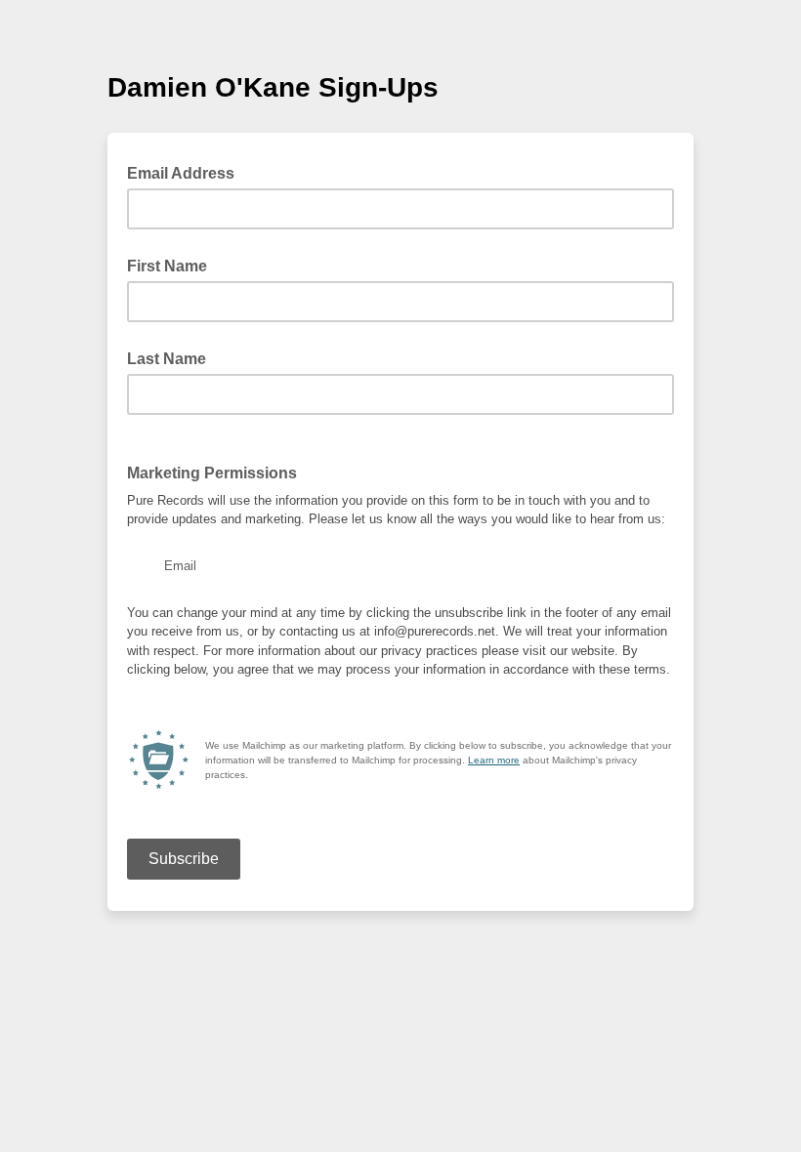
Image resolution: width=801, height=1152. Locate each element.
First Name (167, 266)
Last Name (166, 358)
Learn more (494, 760)
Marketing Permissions (212, 473)
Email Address (186, 172)
